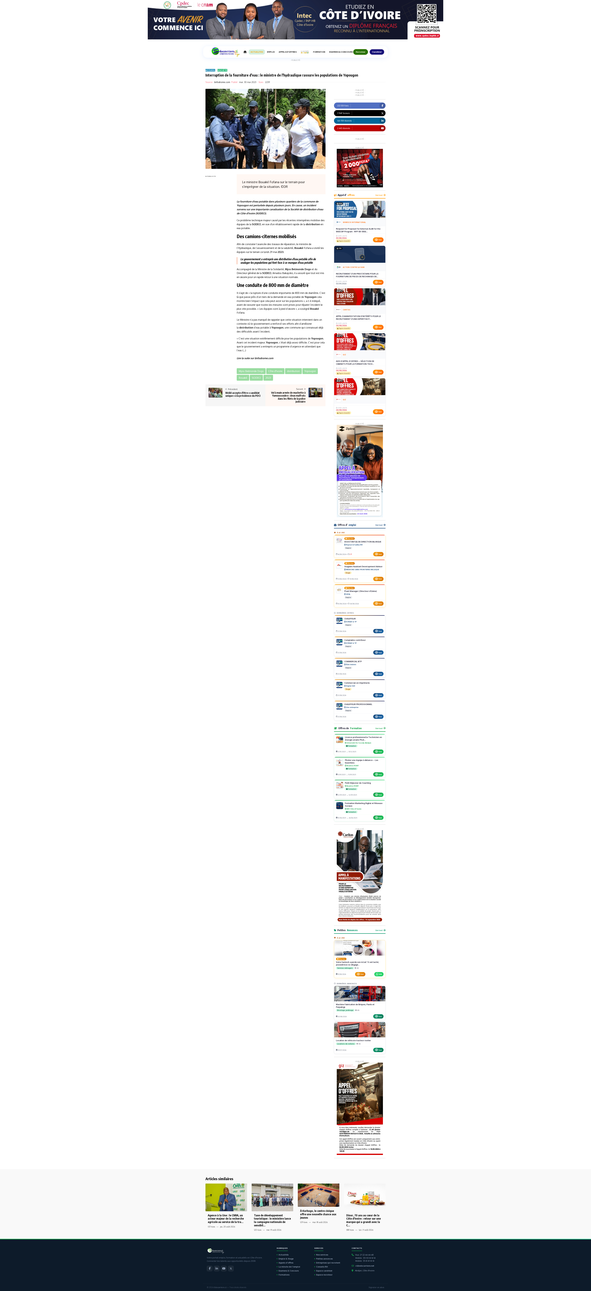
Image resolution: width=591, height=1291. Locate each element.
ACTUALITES (257, 52)
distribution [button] (293, 371)
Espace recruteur (324, 1274)
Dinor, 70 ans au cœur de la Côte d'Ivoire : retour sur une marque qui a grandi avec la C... (363, 1220)
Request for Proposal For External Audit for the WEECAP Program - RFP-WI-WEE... (358, 230)
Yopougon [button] (310, 371)
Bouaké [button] (243, 377)
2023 (280, 252)
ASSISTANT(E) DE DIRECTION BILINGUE (362, 541)
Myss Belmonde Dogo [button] (251, 371)
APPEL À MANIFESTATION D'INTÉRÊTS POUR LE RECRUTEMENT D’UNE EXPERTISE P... (358, 317)
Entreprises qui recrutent (328, 1262)
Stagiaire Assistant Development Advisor (363, 566)
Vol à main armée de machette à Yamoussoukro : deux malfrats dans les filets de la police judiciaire (288, 397)
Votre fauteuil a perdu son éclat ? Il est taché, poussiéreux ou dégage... (357, 963)
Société (222, 70)
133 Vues (211, 1227)
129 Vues (303, 1222)
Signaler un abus (376, 1287)
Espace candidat (324, 1270)
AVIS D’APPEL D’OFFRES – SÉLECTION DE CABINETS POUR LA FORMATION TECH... (355, 362)
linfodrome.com (222, 82)
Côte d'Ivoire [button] (275, 371)
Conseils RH (322, 1266)
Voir (380, 240)
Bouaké (298, 248)
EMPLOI (271, 52)
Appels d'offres (286, 1262)
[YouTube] (224, 1268)
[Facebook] (209, 1268)
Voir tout (378, 195)
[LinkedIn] (216, 1268)
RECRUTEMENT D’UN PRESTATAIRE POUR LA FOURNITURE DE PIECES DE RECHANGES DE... (357, 275)
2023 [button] (268, 377)
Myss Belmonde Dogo (298, 269)
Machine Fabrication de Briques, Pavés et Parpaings (355, 1005)
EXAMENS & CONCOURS (341, 52)
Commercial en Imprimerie (357, 683)
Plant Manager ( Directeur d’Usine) (360, 591)
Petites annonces (324, 1258)
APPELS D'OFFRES (288, 52)
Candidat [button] (377, 52)
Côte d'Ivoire (247, 213)
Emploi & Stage (286, 1258)
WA (380, 974)
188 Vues (350, 1230)
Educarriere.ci (220, 1287)
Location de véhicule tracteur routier (353, 1040)
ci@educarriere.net (364, 1266)
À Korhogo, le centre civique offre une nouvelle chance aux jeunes (318, 1214)
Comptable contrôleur (355, 640)
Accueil (210, 70)
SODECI (260, 213)
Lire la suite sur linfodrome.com (255, 358)
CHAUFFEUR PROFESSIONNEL (358, 704)
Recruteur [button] (360, 52)
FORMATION (319, 52)
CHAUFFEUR (350, 618)
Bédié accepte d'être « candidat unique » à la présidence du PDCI (242, 394)
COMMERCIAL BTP (353, 661)
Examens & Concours (289, 1270)
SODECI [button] (256, 377)
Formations (284, 1274)
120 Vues (257, 1230)
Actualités (284, 1254)
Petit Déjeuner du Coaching (358, 783)
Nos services (322, 1254)
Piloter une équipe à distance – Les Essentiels (361, 761)
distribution (309, 209)
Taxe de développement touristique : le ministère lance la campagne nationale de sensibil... (272, 1220)
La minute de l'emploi (289, 1266)
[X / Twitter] (231, 1268)
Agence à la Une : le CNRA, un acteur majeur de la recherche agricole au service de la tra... (226, 1218)
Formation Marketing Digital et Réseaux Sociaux (363, 804)
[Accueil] (245, 52)
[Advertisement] (217, 224)
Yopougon (243, 205)
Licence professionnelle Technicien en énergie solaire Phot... (363, 738)
